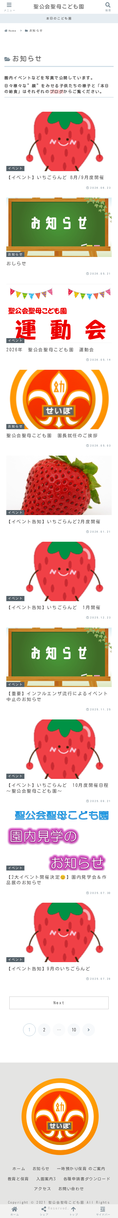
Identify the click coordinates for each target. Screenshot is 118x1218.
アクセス (42, 1188)
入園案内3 (46, 1178)
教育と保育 (18, 1178)
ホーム (18, 1168)
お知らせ (41, 1168)
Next (59, 1003)
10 (74, 1030)
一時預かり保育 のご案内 (81, 1168)
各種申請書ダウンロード (87, 1178)
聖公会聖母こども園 (58, 7)
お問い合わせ (71, 1188)
